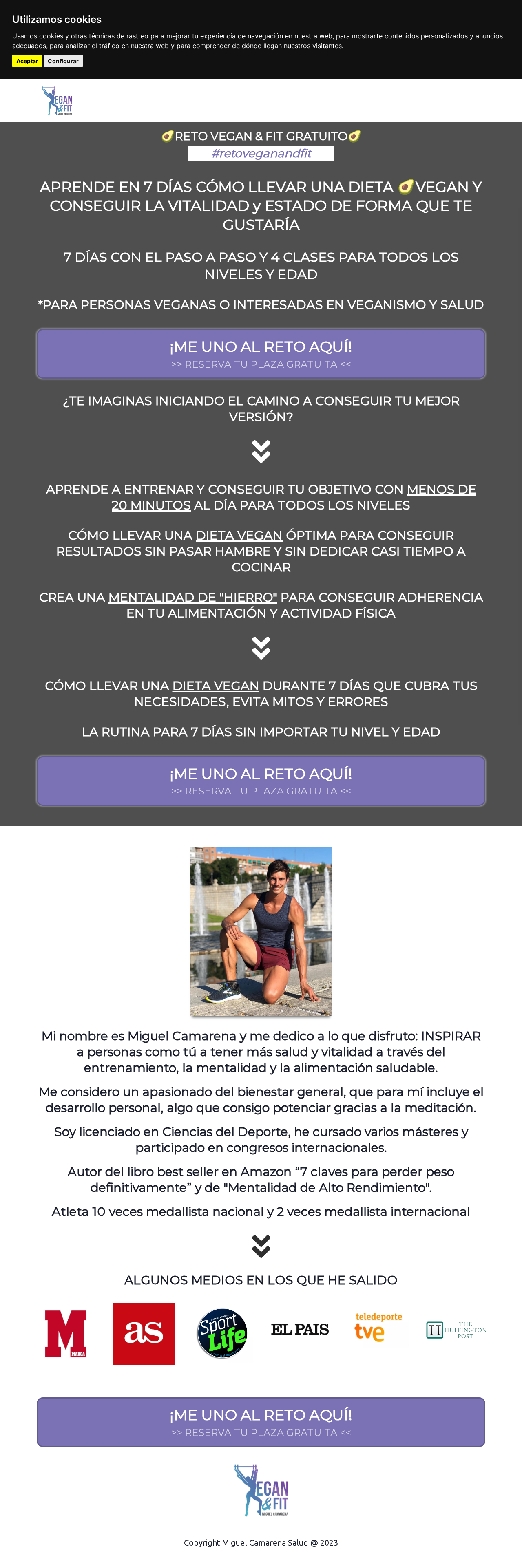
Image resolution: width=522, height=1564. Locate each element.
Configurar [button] (63, 60)
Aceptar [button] (27, 60)
